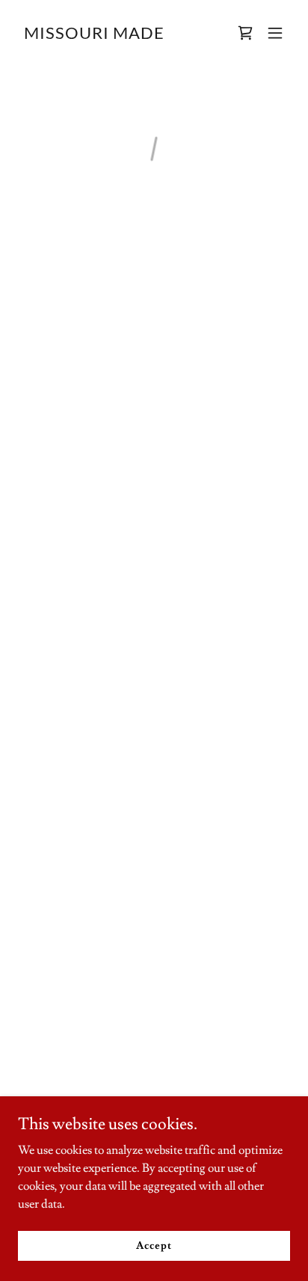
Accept (153, 1245)
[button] (245, 33)
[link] (94, 35)
